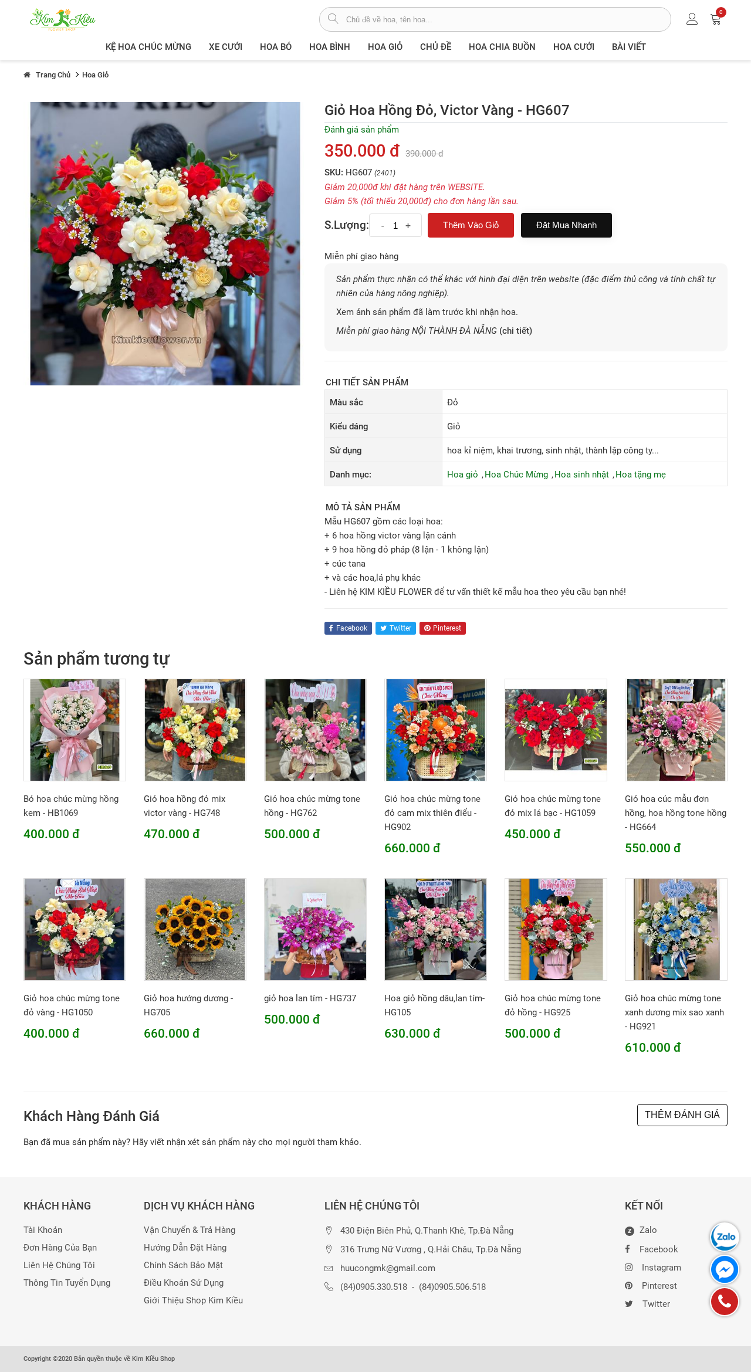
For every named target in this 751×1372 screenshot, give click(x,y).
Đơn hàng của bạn (60, 1248)
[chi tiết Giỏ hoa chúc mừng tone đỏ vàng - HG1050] (75, 928)
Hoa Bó (276, 47)
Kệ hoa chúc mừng (148, 47)
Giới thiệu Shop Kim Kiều (193, 1300)
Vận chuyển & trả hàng (189, 1230)
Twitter (656, 1304)
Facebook (659, 1249)
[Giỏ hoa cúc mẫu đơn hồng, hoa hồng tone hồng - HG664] (676, 729)
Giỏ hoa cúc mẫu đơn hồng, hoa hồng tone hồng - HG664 (675, 813)
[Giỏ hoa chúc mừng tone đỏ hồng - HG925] (556, 928)
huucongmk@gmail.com (387, 1268)
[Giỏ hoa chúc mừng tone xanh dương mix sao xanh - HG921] (676, 928)
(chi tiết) (515, 331)
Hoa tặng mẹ (640, 474)
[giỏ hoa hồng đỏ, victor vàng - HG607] (165, 243)
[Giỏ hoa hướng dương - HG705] (195, 928)
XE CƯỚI (225, 47)
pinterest (447, 628)
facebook (351, 628)
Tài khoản (42, 1230)
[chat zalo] (724, 1237)
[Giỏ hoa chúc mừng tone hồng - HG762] (315, 729)
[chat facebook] (724, 1269)
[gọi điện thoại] (724, 1301)
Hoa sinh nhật (581, 474)
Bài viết (629, 47)
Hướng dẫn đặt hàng (185, 1248)
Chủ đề (435, 47)
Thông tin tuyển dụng (66, 1283)
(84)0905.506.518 (452, 1287)
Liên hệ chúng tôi (59, 1265)
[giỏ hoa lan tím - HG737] (315, 928)
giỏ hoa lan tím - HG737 (310, 998)
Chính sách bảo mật (183, 1265)
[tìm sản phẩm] (333, 20)
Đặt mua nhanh (566, 225)
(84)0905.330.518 (373, 1287)
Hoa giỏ (385, 47)
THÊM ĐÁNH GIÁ (682, 1115)
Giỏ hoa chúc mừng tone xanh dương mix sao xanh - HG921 (674, 1012)
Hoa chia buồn (502, 47)
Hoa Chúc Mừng (516, 474)
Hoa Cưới (573, 47)
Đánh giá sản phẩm (361, 129)
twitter (400, 628)
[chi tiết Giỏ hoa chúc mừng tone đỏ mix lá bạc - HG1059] (556, 729)
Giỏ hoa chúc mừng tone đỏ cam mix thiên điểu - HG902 (432, 813)
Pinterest (659, 1285)
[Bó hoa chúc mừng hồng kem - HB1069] (75, 729)
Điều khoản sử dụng (184, 1283)
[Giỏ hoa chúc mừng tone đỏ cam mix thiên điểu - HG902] (435, 729)
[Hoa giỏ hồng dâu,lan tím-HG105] (435, 928)
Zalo (642, 1230)
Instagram (661, 1267)
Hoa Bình (329, 47)
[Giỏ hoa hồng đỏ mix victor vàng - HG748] (195, 729)
